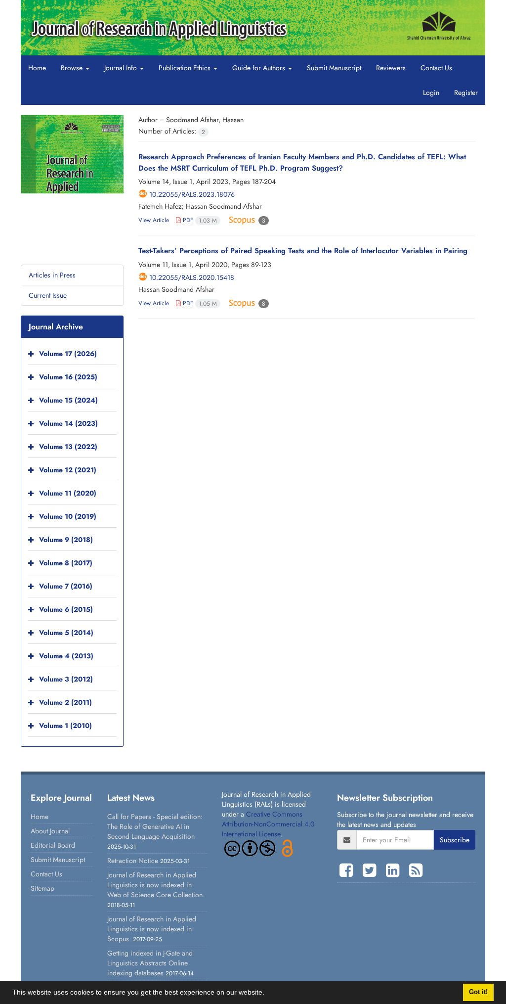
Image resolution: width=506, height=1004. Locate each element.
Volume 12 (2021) (67, 470)
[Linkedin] (395, 870)
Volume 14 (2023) (68, 423)
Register (466, 92)
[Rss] (416, 870)
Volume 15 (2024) (68, 400)
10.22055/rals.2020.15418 (191, 277)
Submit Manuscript (334, 68)
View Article (153, 220)
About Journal (50, 831)
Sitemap (42, 888)
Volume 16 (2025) (68, 377)
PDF (199, 220)
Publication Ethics (185, 68)
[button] (267, 993)
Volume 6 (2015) (66, 609)
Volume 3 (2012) (66, 679)
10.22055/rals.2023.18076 (192, 194)
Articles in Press (52, 275)
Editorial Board (53, 845)
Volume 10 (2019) (67, 516)
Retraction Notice (132, 861)
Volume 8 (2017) (65, 563)
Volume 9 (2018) (66, 540)
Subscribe (454, 840)
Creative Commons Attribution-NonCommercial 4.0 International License (268, 824)
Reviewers (391, 68)
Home (37, 68)
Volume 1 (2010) (65, 725)
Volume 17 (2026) (68, 354)
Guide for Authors (259, 68)
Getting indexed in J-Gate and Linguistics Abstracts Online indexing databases (150, 963)
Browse (72, 68)
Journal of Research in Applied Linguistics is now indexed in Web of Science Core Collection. (156, 885)
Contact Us (436, 68)
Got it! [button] (478, 992)
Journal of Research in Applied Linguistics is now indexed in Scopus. (151, 929)
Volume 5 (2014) (66, 633)
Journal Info (121, 68)
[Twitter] (371, 870)
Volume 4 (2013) (66, 656)
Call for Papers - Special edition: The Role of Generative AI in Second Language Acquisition (155, 826)
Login (431, 92)
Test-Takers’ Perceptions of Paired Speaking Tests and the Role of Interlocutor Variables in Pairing (302, 250)
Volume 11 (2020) (67, 493)
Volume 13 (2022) (68, 447)
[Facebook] (348, 870)
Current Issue (48, 295)
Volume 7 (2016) (65, 586)
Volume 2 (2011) (65, 702)
